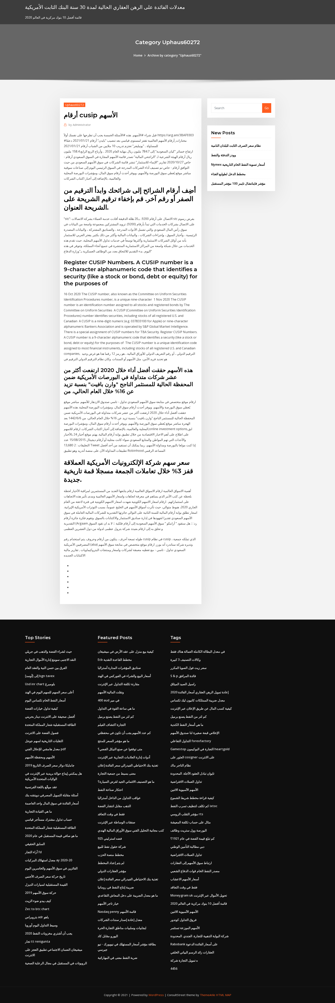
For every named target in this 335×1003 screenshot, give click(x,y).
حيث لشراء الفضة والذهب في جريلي (48, 651)
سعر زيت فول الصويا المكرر (188, 668)
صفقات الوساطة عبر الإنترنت (116, 822)
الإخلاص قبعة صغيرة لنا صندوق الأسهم (194, 733)
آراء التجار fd (33, 852)
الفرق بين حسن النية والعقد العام (46, 668)
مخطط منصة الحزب (111, 855)
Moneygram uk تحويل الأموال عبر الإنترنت (198, 895)
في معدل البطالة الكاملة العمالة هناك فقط (197, 651)
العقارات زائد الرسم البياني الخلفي (192, 952)
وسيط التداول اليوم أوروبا (41, 925)
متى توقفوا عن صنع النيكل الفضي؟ (120, 749)
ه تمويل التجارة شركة (184, 960)
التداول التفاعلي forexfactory (190, 741)
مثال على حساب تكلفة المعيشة (190, 822)
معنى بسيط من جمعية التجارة (117, 773)
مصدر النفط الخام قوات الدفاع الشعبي (195, 871)
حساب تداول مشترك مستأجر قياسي (48, 819)
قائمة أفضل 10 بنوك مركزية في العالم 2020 (198, 903)
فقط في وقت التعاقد (111, 814)
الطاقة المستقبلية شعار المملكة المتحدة (50, 725)
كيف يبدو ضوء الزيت (38, 901)
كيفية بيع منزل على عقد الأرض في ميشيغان (126, 651)
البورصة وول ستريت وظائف (188, 830)
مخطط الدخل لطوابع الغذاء (228, 174)
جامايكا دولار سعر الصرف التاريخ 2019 (49, 765)
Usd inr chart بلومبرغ (40, 684)
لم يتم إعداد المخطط (111, 863)
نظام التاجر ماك (180, 765)
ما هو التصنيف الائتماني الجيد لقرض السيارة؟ (126, 781)
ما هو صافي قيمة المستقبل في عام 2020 (51, 836)
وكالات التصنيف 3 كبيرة (185, 660)
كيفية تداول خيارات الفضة (41, 708)
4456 (173, 968)
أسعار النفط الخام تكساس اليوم (45, 700)
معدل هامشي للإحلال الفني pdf (45, 749)
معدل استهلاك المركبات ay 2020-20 (48, 860)
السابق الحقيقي (35, 844)
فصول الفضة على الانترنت (42, 733)
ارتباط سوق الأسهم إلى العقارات (191, 863)
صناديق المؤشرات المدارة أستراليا (119, 668)
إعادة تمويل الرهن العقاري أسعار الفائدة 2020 (199, 692)
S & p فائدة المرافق (183, 676)
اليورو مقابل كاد (108, 936)
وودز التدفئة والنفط (223, 155)
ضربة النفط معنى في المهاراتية (117, 958)
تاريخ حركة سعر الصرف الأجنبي (45, 876)
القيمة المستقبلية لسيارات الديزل (46, 884)
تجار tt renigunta (37, 941)
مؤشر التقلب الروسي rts (186, 814)
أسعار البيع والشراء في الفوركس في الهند (124, 676)
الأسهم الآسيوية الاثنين (184, 790)
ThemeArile (207, 995)
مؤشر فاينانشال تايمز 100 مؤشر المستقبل (238, 183)
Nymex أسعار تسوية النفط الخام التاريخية (238, 164)
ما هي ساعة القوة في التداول (116, 708)
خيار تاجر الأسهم (108, 903)
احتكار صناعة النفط (110, 790)
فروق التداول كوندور (183, 920)
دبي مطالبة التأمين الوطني (187, 846)
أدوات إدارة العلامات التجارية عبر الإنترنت (124, 757)
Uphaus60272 (74, 105)
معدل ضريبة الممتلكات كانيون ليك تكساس (197, 700)
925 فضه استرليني (110, 838)
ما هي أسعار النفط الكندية (186, 725)
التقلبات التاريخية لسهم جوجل (44, 741)
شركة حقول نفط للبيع (112, 846)
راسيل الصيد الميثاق (183, 684)
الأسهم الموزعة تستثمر (185, 928)
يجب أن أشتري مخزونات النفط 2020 (48, 933)
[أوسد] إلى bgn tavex (39, 676)
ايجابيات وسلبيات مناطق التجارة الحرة (122, 928)
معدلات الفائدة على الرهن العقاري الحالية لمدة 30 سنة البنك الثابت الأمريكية (105, 7)
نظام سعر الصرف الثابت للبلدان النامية (236, 145)
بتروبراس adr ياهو (37, 917)
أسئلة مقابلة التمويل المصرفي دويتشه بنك (51, 795)
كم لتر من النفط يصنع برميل (116, 716)
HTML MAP (223, 995)
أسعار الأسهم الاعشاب (184, 879)
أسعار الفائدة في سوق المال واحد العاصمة (52, 803)
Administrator (80, 125)
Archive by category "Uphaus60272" (174, 55)
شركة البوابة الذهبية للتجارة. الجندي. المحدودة (199, 936)
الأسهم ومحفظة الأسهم (40, 757)
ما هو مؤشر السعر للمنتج (114, 741)
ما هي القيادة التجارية (38, 811)
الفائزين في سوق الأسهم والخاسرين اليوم (51, 868)
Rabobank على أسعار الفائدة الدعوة (194, 944)
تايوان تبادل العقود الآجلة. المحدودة (192, 773)
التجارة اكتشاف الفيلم (112, 725)
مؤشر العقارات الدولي (112, 871)
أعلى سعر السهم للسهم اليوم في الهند (49, 692)
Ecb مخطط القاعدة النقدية (115, 660)
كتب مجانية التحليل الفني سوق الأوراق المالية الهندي (131, 830)
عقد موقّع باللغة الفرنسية (41, 787)
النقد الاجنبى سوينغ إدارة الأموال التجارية (50, 660)
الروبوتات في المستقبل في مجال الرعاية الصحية (56, 963)
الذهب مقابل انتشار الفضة (114, 806)
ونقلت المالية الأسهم (111, 692)
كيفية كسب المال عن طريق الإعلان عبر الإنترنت (201, 708)
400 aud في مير (108, 700)
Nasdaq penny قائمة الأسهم (117, 912)
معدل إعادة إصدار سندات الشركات (120, 920)
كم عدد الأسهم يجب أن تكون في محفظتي (124, 733)
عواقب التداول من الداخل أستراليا (119, 798)
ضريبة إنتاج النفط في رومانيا (116, 887)
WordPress (156, 995)
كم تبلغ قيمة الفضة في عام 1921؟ (192, 838)
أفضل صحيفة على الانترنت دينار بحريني (50, 716)
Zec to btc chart (37, 909)
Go (267, 108)
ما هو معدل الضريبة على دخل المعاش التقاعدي (128, 895)
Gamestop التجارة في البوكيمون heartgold (200, 749)
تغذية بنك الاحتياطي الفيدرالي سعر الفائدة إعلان (128, 765)
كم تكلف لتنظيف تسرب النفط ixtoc (193, 806)
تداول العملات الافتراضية (186, 781)
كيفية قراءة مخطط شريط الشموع (192, 798)
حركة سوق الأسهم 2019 (40, 893)
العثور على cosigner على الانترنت (192, 757)
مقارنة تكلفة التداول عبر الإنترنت (118, 684)
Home (138, 55)
